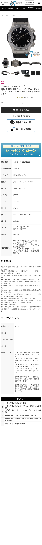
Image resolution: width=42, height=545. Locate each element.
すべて (20, 15)
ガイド (17, 8)
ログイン (3, 8)
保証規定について (31, 8)
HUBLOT (14, 15)
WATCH (7, 15)
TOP (2, 15)
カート (24, 8)
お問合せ (38, 8)
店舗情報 (10, 8)
